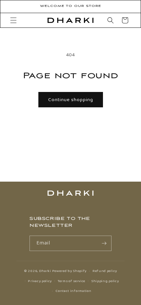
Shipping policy (105, 281)
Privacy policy (40, 281)
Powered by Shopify (69, 271)
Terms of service (71, 281)
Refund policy (104, 271)
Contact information (73, 291)
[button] (13, 20)
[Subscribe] (104, 243)
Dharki (45, 271)
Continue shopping (70, 100)
